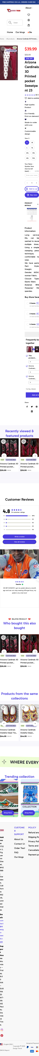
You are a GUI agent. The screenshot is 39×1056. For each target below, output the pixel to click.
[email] (2, 931)
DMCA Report (4, 1050)
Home (2, 39)
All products (10, 39)
